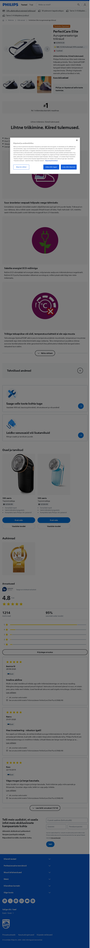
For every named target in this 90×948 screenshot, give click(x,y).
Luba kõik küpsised (67, 167)
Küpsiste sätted (20, 167)
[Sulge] (76, 140)
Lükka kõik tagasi (50, 167)
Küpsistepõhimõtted (50, 160)
